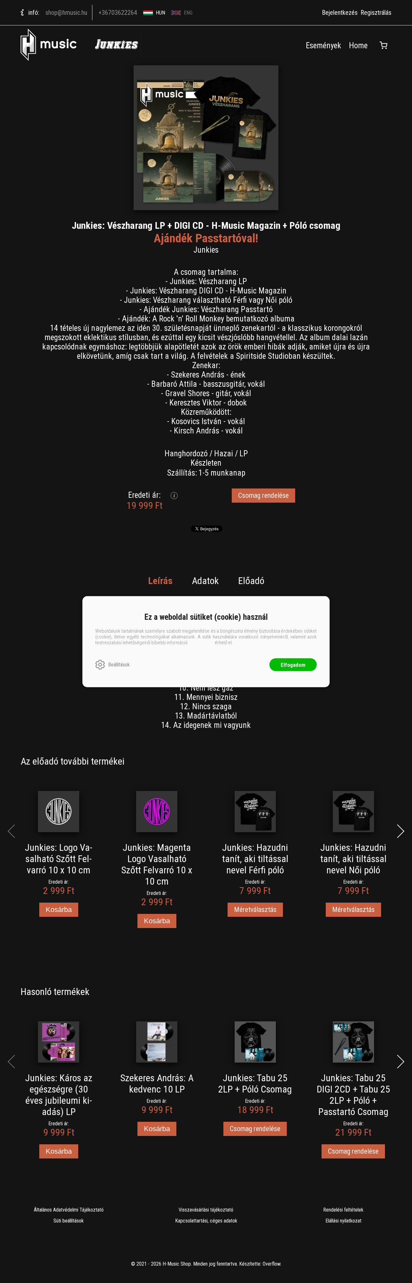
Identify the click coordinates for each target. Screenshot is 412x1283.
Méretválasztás (255, 910)
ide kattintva (201, 642)
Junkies (206, 250)
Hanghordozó (186, 453)
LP (243, 453)
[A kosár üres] (383, 45)
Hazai (223, 453)
